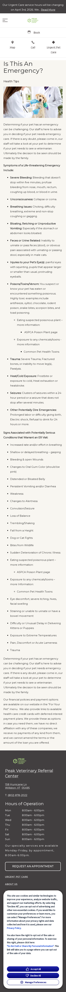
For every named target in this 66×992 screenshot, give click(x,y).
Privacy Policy (14, 928)
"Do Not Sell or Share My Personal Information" (30, 946)
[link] (33, 20)
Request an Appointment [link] (33, 866)
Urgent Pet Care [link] (16, 876)
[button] (5, 20)
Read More (48, 9)
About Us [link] (11, 884)
